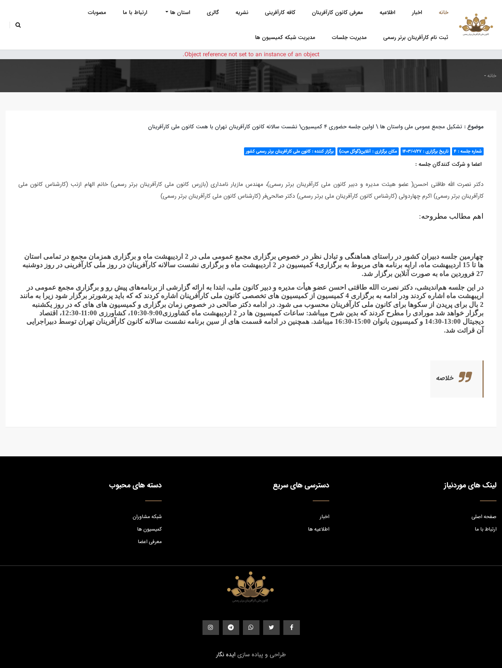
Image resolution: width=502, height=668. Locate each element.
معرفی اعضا (150, 541)
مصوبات (97, 12)
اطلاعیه (387, 12)
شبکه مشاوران (147, 516)
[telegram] (231, 627)
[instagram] (210, 627)
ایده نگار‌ (226, 655)
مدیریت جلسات (349, 37)
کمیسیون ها (149, 529)
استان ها (180, 12)
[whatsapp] (251, 627)
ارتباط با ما (135, 12)
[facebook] (291, 627)
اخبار (417, 12)
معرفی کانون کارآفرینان (337, 12)
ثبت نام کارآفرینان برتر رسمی (415, 37)
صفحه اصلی (483, 516)
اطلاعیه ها (318, 529)
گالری (213, 12)
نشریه (242, 12)
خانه (443, 12)
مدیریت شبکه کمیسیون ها (285, 37)
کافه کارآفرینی (280, 12)
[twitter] (271, 627)
